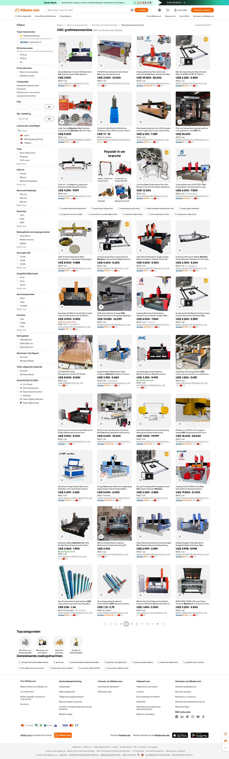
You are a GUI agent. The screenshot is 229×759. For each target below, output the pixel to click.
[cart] (168, 10)
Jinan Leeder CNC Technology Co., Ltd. (74, 327)
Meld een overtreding (145, 714)
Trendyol (142, 747)
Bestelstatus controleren (185, 697)
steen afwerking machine (159, 214)
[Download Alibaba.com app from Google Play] (200, 735)
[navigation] (35, 324)
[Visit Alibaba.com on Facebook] (176, 716)
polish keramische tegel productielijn (85, 662)
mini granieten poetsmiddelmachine (34, 662)
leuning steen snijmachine (186, 214)
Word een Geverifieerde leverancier (190, 702)
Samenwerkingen (182, 707)
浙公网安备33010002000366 (157, 755)
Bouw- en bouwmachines (77, 25)
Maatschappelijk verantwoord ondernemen (32, 698)
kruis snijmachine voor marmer (32, 668)
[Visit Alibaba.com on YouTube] (198, 716)
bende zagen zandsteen (190, 208)
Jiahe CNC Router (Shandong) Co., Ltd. (192, 383)
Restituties (141, 702)
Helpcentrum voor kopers (147, 687)
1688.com (87, 747)
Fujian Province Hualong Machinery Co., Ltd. (153, 83)
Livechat (140, 692)
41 (158, 624)
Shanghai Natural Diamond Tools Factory (113, 140)
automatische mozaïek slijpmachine (103, 214)
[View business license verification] (138, 755)
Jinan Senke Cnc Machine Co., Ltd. (150, 385)
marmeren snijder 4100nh (90, 668)
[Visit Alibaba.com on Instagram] (192, 716)
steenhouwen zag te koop (130, 208)
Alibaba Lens (26, 735)
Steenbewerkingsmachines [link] (133, 25)
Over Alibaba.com (28, 681)
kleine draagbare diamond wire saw (160, 208)
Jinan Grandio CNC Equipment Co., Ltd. (152, 140)
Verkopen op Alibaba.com (185, 687)
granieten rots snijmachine (117, 662)
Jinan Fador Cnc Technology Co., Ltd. (151, 613)
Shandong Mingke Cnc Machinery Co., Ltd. (193, 140)
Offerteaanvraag (104, 692)
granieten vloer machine (195, 662)
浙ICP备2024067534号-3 (182, 755)
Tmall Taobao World (101, 747)
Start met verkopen (183, 692)
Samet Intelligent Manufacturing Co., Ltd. (153, 554)
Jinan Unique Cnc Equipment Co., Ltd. (112, 554)
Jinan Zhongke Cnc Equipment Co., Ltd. (74, 441)
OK (49, 107)
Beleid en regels (65, 714)
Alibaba (60, 25)
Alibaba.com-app (161, 735)
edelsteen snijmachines (134, 214)
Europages (153, 747)
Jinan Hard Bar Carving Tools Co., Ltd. (112, 613)
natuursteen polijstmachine (118, 668)
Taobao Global (125, 747)
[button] (131, 10)
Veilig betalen (64, 687)
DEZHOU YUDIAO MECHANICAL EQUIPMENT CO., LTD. (75, 140)
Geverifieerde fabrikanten (108, 687)
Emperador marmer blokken (62, 668)
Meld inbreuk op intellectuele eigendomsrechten (148, 708)
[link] (225, 733)
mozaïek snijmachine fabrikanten (73, 208)
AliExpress (76, 747)
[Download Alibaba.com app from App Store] (180, 735)
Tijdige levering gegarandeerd (71, 697)
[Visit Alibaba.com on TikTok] (203, 716)
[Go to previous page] (105, 624)
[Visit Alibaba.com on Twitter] (187, 716)
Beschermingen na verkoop (70, 702)
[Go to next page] (163, 624)
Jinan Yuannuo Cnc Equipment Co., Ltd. (113, 83)
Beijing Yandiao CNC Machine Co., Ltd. (191, 83)
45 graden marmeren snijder (72, 214)
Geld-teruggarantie (67, 692)
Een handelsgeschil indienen (148, 697)
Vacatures (24, 704)
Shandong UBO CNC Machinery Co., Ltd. (74, 196)
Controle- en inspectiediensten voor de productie (75, 708)
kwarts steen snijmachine (103, 208)
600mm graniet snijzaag (143, 662)
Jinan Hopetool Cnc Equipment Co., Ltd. (113, 383)
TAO (135, 747)
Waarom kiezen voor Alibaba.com (33, 687)
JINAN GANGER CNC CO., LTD (70, 383)
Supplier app (124, 735)
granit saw (60, 662)
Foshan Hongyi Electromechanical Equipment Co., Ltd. (114, 498)
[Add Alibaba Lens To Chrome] (63, 735)
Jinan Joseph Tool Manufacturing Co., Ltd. (75, 613)
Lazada (114, 747)
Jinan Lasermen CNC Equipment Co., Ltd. (75, 498)
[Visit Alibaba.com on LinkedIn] (182, 716)
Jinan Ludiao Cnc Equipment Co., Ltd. (73, 83)
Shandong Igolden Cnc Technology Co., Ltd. (114, 441)
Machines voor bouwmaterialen (105, 25)
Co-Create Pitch (27, 692)
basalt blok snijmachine (169, 662)
